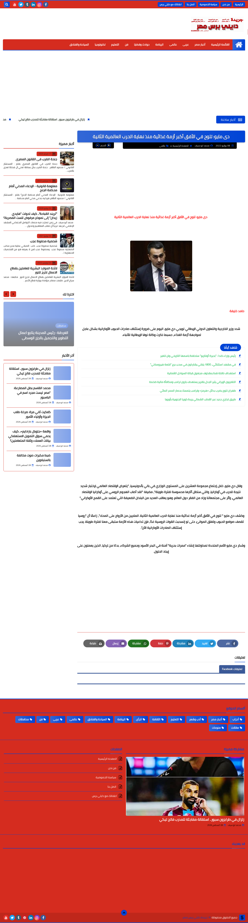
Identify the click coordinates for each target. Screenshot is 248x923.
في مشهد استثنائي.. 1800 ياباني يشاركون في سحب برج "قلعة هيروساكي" (193, 364)
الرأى (139, 719)
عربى (186, 44)
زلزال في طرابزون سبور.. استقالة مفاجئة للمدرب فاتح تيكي (72, 119)
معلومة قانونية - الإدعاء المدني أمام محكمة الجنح (33, 188)
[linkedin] (33, 4)
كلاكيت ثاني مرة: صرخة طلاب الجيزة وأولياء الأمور (32, 414)
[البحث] (7, 4)
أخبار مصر (200, 44)
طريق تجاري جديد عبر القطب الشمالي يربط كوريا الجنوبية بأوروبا (200, 399)
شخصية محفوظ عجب (43, 241)
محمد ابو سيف (234, 825)
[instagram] (39, 4)
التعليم (115, 44)
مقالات (235, 727)
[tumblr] (27, 4)
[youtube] (14, 4)
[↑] (124, 913)
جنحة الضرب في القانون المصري (36, 159)
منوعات (216, 727)
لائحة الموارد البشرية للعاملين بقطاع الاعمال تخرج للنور (33, 270)
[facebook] (45, 4)
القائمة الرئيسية (220, 44)
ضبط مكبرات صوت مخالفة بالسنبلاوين (34, 457)
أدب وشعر (195, 719)
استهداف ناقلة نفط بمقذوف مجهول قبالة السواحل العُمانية (201, 373)
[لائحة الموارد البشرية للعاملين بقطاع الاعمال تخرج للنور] (67, 268)
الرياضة (159, 44)
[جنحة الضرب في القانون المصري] (67, 158)
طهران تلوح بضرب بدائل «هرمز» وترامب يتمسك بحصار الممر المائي (198, 390)
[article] (38, 324)
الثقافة (156, 719)
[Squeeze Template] (242, 917)
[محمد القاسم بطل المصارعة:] (62, 392)
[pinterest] (24, 917)
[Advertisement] (124, 87)
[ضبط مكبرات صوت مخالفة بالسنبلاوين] (62, 460)
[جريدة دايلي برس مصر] (217, 23)
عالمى (173, 44)
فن (126, 44)
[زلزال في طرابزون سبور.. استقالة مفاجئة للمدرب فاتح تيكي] (62, 373)
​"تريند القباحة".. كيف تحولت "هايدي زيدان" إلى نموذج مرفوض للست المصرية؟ (30, 215)
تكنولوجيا (100, 44)
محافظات (23, 719)
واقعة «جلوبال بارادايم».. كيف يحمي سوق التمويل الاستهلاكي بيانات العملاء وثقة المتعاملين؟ (29, 435)
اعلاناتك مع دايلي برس (171, 4)
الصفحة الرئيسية (181, 146)
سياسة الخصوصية (208, 4)
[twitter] (21, 4)
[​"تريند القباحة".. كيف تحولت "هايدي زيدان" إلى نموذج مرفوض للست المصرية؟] (67, 213)
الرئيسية (239, 4)
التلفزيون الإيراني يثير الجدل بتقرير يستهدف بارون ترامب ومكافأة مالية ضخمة (192, 381)
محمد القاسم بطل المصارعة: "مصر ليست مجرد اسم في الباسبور (32, 392)
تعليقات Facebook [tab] (232, 669)
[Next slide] (6, 294)
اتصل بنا (191, 4)
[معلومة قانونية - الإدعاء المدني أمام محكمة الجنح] (67, 185)
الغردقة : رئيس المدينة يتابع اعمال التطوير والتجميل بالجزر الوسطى (43, 335)
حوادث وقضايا (142, 44)
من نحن (226, 4)
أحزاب (235, 719)
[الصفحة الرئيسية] (238, 44)
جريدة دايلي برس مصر (195, 917)
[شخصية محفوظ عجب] (67, 240)
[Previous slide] (13, 294)
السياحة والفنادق (79, 44)
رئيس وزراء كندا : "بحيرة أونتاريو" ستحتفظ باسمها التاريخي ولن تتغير (198, 355)
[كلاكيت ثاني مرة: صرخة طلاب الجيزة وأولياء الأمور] (62, 416)
